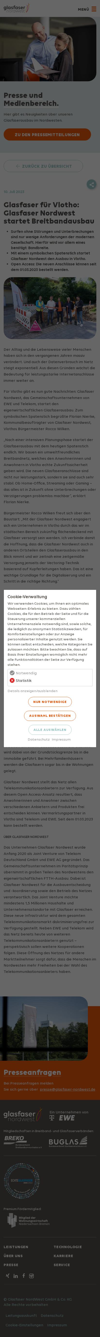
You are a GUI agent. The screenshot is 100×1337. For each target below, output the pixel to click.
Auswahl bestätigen (50, 716)
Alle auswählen (50, 730)
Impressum (61, 739)
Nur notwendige (50, 702)
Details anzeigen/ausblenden (33, 691)
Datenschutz (39, 739)
